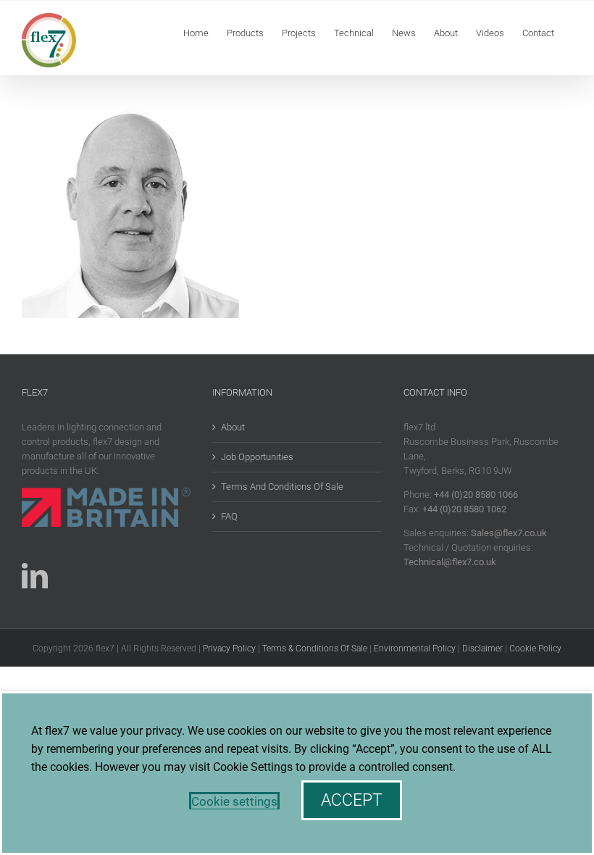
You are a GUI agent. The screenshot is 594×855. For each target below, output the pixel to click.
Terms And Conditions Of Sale (282, 486)
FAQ (229, 516)
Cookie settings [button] (234, 801)
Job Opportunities (257, 456)
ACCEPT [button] (351, 800)
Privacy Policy (229, 648)
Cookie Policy (535, 648)
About (233, 427)
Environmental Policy (415, 648)
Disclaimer (482, 648)
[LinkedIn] (35, 576)
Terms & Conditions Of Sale (314, 648)
